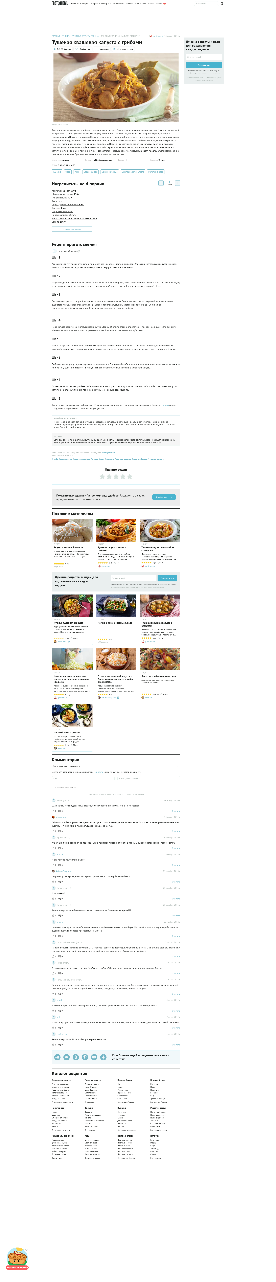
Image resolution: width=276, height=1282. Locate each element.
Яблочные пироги (60, 1092)
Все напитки (155, 1158)
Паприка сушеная (64, 214)
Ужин (77, 171)
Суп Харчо (122, 1098)
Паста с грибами (157, 1117)
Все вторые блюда (158, 1102)
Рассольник (122, 1090)
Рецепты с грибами (60, 1090)
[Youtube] (94, 1057)
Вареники (154, 1092)
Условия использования (155, 587)
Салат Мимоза (91, 1095)
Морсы (153, 1142)
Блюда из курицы (59, 1120)
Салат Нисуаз (90, 1092)
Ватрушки (121, 1112)
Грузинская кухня (59, 1142)
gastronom (158, 36)
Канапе (88, 1117)
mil (58, 1017)
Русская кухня (58, 1140)
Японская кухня (59, 1154)
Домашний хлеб (124, 1120)
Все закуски (90, 1130)
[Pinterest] (85, 1057)
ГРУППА (57, 544)
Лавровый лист (62, 211)
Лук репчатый (62, 197)
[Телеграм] (57, 1057)
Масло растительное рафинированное (74, 218)
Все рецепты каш (92, 1158)
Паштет (88, 1123)
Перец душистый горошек (68, 204)
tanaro (60, 921)
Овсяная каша (91, 1142)
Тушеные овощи (157, 1098)
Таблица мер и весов (72, 229)
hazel (59, 1000)
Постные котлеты (125, 1154)
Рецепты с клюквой (60, 1095)
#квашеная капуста (81, 459)
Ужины (55, 1126)
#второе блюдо (97, 459)
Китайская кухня (59, 1148)
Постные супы (123, 1145)
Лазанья (154, 1120)
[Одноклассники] (76, 1057)
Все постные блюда (126, 1158)
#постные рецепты (122, 459)
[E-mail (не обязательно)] (148, 778)
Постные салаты (124, 1140)
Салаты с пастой (157, 1123)
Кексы (120, 1117)
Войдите (99, 771)
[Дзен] (103, 1057)
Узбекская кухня (59, 1151)
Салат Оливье (91, 1087)
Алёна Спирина (63, 871)
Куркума (59, 208)
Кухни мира (57, 1158)
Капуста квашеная (64, 190)
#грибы (55, 459)
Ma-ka (60, 854)
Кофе (152, 1145)
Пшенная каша (91, 1151)
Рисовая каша (91, 1145)
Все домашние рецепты (62, 1102)
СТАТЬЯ (57, 673)
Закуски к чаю (91, 1126)
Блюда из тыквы (59, 1098)
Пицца (54, 1112)
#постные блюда (139, 459)
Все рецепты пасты (158, 1130)
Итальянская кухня (60, 1145)
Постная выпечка (125, 1148)
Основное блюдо (110, 171)
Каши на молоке (92, 1154)
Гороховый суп (124, 1092)
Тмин (57, 201)
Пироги (120, 1126)
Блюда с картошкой (60, 1087)
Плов (152, 1087)
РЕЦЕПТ (101, 544)
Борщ (119, 1087)
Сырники (56, 1115)
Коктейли (154, 1140)
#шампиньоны (65, 459)
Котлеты (154, 1084)
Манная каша (91, 1148)
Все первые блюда (125, 1102)
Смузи (153, 1154)
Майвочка (62, 1034)
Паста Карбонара (158, 1112)
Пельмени (154, 1090)
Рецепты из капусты (60, 1084)
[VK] (66, 1057)
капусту (165, 405)
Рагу (152, 1095)
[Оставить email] (133, 578)
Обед (67, 171)
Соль (59, 221)
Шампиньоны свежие (65, 194)
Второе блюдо (90, 171)
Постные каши (123, 1151)
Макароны (155, 1126)
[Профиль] (222, 3)
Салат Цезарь (91, 1090)
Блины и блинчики (60, 1117)
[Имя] (83, 778)
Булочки (121, 1115)
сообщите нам (108, 453)
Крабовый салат (92, 1098)
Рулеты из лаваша (93, 1115)
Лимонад (154, 1148)
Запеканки (56, 1123)
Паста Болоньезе (157, 1115)
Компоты (154, 1151)
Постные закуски (125, 1142)
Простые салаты (92, 1084)
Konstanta (61, 817)
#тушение (109, 459)
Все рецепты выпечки (127, 1130)
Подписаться (167, 578)
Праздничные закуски (94, 1120)
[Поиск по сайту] (206, 3)
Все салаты (89, 1102)
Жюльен (88, 1112)
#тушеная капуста (155, 459)
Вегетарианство (155, 171)
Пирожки (121, 1123)
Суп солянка (122, 1095)
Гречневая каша (92, 1140)
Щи (118, 1084)
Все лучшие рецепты (61, 1130)
